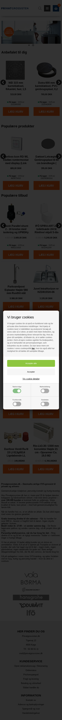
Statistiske (45, 400)
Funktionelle (17, 400)
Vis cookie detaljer (31, 379)
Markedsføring (45, 387)
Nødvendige (17, 387)
